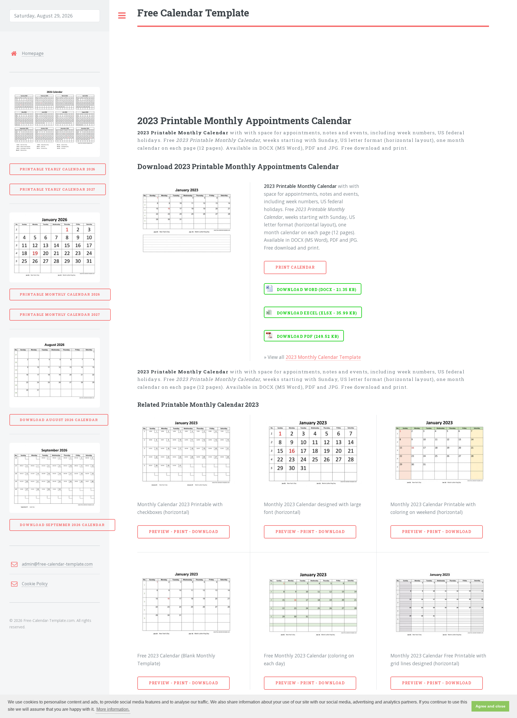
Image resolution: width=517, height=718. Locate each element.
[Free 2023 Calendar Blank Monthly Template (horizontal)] (186, 604)
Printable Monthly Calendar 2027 (60, 314)
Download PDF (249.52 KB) (308, 336)
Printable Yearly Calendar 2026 (57, 169)
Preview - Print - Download (183, 531)
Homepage (33, 53)
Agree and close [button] (490, 706)
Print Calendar (295, 267)
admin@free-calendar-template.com (57, 564)
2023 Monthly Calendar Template (323, 357)
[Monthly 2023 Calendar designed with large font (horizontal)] (313, 453)
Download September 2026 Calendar (62, 525)
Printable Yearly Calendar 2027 (57, 189)
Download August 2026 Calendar (59, 420)
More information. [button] (113, 709)
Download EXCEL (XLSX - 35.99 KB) (317, 313)
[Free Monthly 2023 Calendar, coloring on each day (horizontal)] (313, 604)
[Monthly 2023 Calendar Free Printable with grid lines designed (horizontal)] (439, 604)
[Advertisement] (298, 67)
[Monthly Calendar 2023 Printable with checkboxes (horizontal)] (186, 453)
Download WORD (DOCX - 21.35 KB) (317, 289)
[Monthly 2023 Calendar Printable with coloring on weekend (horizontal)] (439, 453)
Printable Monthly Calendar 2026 (60, 294)
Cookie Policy (35, 584)
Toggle (122, 15)
